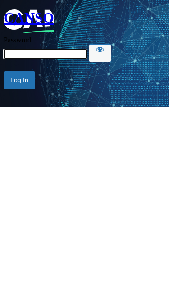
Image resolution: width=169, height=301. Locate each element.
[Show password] (100, 53)
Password (17, 40)
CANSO (29, 17)
